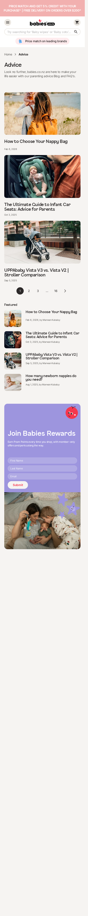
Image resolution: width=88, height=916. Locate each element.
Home (8, 54)
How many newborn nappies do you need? (51, 377)
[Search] (75, 31)
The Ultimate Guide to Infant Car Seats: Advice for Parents (37, 207)
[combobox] (42, 31)
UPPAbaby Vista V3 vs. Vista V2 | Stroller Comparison (36, 272)
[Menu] (7, 22)
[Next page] (65, 291)
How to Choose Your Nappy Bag (35, 141)
